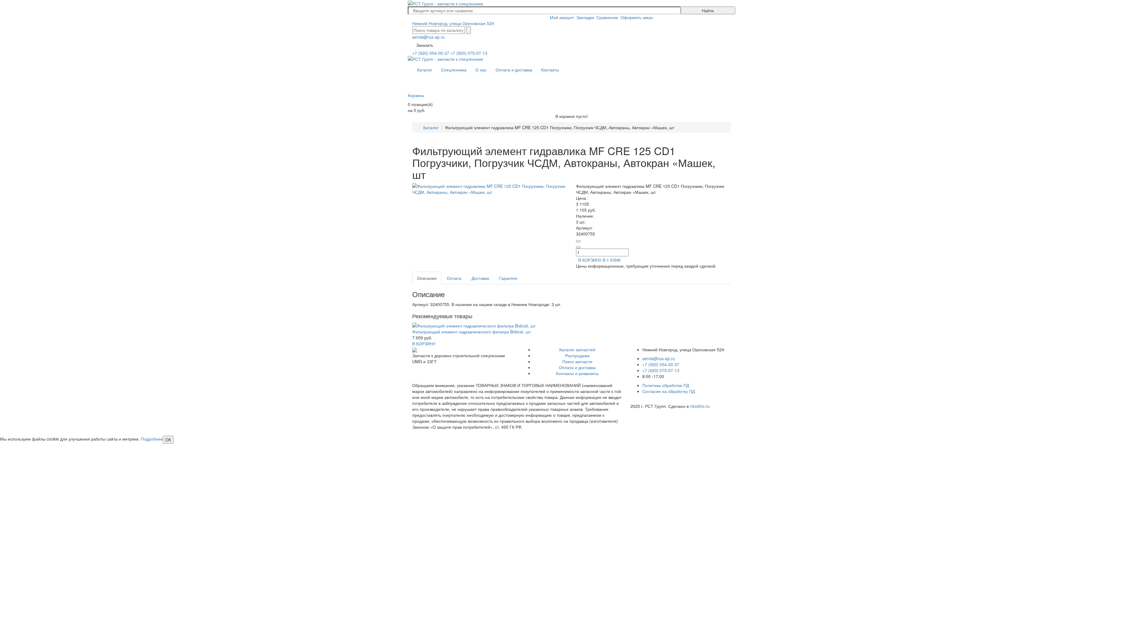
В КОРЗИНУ (423, 344)
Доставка (480, 278)
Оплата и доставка (514, 70)
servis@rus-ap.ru (428, 37)
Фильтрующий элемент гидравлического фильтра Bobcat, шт (471, 332)
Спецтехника (453, 70)
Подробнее (152, 439)
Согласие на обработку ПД (668, 391)
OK (168, 440)
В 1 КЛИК (612, 260)
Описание (427, 278)
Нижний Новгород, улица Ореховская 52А (453, 23)
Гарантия (508, 278)
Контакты (550, 70)
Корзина (416, 95)
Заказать (424, 45)
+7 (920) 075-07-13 (468, 53)
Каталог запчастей (577, 349)
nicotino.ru (700, 406)
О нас (481, 70)
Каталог (424, 70)
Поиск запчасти (577, 361)
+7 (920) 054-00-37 (430, 53)
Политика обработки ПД (665, 385)
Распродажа (577, 355)
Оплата (454, 278)
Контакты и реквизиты (577, 373)
